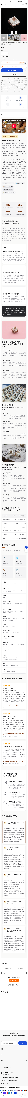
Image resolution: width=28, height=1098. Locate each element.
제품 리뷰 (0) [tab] (8, 968)
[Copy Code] (25, 63)
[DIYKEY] (14, 4)
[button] (26, 3)
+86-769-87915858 (13, 1077)
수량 (2, 50)
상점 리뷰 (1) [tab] (20, 968)
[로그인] (23, 3)
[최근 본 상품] (26, 547)
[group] (4, 37)
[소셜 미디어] (26, 550)
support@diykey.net (12, 1080)
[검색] (5, 3)
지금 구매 (14, 74)
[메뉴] (1, 3)
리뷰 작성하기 (14, 980)
